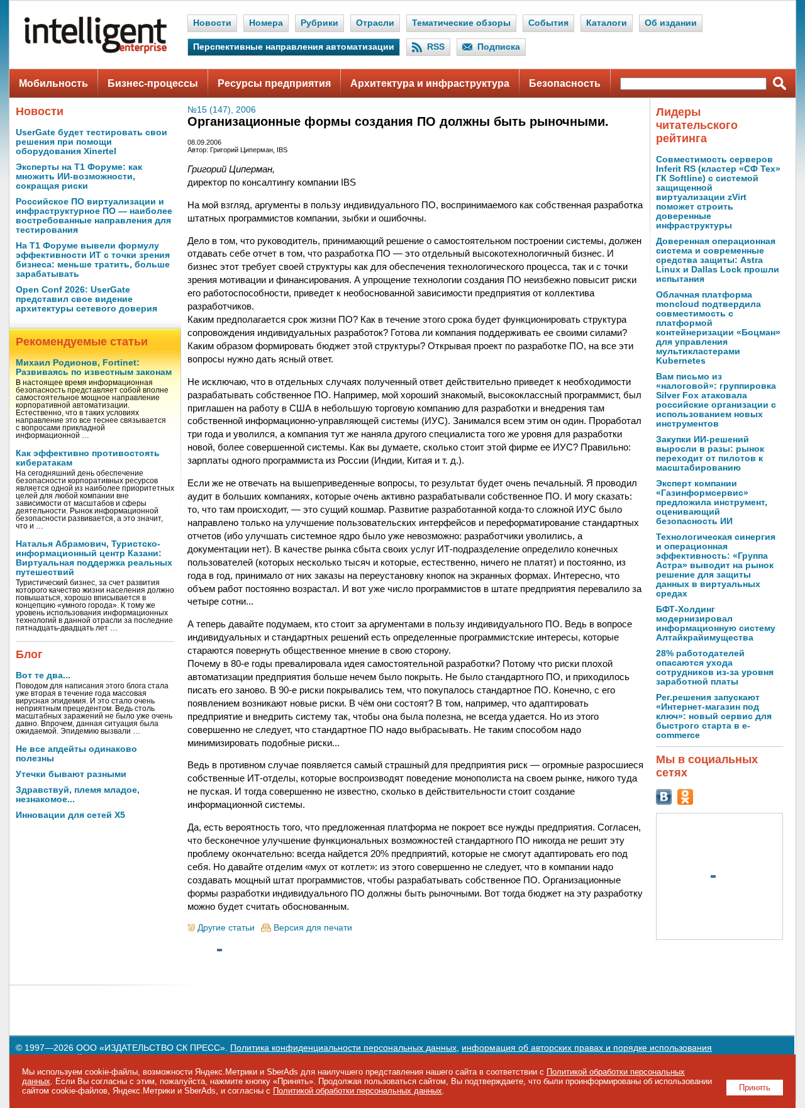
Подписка (498, 47)
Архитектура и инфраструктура (429, 83)
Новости (212, 23)
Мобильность (53, 83)
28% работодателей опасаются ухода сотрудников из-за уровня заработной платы (715, 667)
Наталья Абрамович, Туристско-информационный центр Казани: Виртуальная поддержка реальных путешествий (94, 558)
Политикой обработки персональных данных (357, 1090)
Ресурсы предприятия (274, 83)
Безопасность (565, 83)
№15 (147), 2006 (221, 110)
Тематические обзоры (461, 23)
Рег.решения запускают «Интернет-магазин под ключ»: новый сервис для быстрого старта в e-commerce (714, 716)
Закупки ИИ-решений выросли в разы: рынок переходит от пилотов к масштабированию (710, 454)
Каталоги (606, 23)
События (548, 23)
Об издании (671, 23)
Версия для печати (313, 927)
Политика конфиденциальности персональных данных (343, 1048)
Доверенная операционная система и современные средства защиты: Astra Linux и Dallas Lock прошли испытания (717, 260)
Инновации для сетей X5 (70, 815)
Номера (266, 23)
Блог (29, 654)
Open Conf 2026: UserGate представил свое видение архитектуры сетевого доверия (86, 299)
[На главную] (96, 50)
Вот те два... (43, 675)
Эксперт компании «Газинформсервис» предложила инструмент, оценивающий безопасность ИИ (711, 502)
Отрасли (375, 23)
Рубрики (319, 23)
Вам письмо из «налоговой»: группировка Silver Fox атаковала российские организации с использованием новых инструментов (716, 400)
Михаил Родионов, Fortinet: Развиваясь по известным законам (94, 367)
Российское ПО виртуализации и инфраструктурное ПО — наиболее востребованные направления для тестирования (94, 216)
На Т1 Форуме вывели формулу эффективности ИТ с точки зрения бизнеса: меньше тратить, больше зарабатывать (93, 260)
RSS (436, 47)
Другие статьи (226, 927)
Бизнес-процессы (153, 83)
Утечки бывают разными (71, 774)
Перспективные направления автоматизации (293, 47)
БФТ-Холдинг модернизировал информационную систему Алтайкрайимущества (715, 623)
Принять (754, 1087)
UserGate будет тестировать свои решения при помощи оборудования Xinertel (91, 142)
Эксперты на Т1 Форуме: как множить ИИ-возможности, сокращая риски (79, 176)
